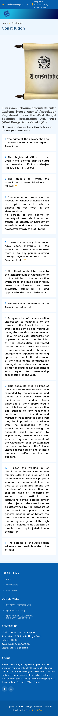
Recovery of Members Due (18, 605)
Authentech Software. (35, 710)
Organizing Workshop (15, 610)
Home (5, 23)
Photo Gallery (11, 585)
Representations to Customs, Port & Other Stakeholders (19, 617)
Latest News (11, 590)
